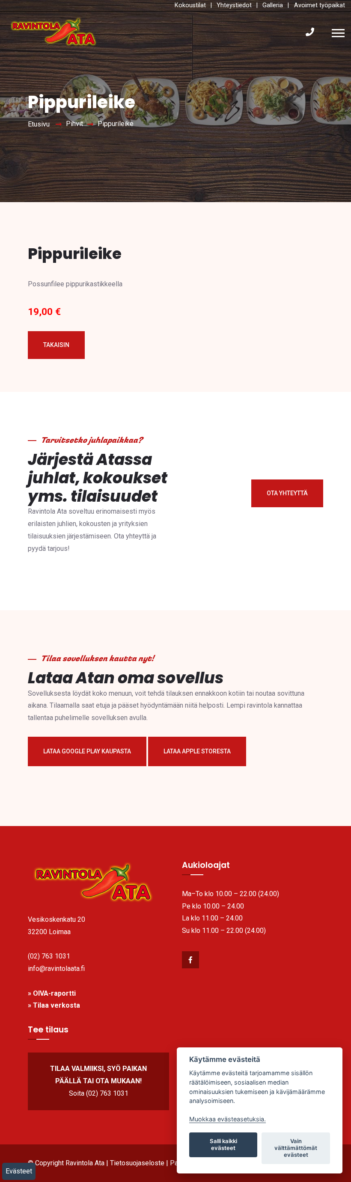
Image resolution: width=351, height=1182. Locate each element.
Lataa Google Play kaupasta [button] (87, 751)
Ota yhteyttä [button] (287, 493)
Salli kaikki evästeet (223, 1144)
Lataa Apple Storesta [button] (197, 751)
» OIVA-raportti (52, 993)
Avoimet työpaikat (319, 5)
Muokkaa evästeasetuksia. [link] (227, 1119)
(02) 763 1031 (49, 956)
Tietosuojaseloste (137, 1163)
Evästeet (19, 1171)
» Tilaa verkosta (54, 1005)
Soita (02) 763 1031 (98, 1093)
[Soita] (310, 32)
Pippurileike (116, 124)
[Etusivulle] (98, 882)
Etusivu (39, 124)
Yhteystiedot (234, 5)
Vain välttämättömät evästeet (295, 1148)
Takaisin (56, 344)
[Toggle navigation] (340, 32)
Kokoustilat (190, 5)
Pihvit (74, 124)
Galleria (272, 5)
